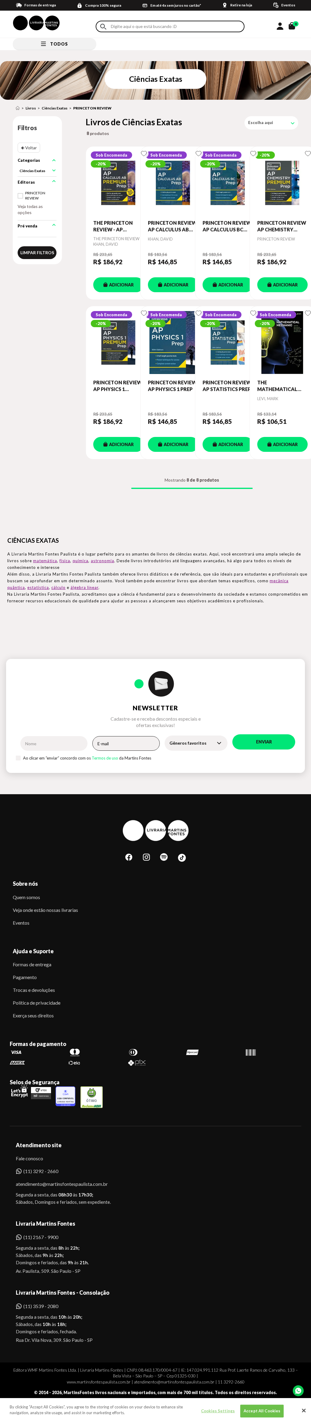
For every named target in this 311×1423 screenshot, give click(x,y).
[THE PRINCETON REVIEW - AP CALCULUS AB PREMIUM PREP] (118, 183)
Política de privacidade (36, 1003)
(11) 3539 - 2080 (40, 1306)
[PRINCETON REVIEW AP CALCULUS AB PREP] (173, 183)
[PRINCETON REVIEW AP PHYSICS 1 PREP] (173, 342)
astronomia (102, 560)
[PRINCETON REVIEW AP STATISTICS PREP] (227, 342)
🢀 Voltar (29, 147)
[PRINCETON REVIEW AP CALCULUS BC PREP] (227, 183)
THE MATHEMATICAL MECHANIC (277, 386)
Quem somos (26, 897)
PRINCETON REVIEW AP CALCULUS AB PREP (172, 226)
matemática (45, 560)
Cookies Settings (218, 1410)
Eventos (21, 923)
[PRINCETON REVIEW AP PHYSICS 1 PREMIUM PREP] (118, 342)
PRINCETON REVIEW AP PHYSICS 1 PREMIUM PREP (117, 386)
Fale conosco (29, 1158)
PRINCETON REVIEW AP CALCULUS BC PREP (227, 226)
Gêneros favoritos (188, 743)
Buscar (103, 26)
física (65, 560)
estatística (38, 587)
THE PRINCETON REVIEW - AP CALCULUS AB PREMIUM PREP (113, 226)
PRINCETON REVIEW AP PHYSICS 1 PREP (172, 385)
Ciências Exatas (54, 108)
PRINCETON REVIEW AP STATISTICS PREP (227, 385)
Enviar (264, 741)
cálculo (58, 587)
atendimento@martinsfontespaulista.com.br (56, 1184)
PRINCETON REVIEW (92, 108)
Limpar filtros (37, 252)
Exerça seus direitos (33, 1015)
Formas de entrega (32, 964)
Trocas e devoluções (34, 990)
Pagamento (25, 977)
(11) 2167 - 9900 (40, 1237)
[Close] (304, 1410)
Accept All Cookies (262, 1410)
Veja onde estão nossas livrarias (45, 910)
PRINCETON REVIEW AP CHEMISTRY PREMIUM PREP (281, 226)
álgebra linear (84, 587)
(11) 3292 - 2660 (40, 1171)
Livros (31, 108)
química (80, 560)
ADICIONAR (121, 284)
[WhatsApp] (298, 1390)
